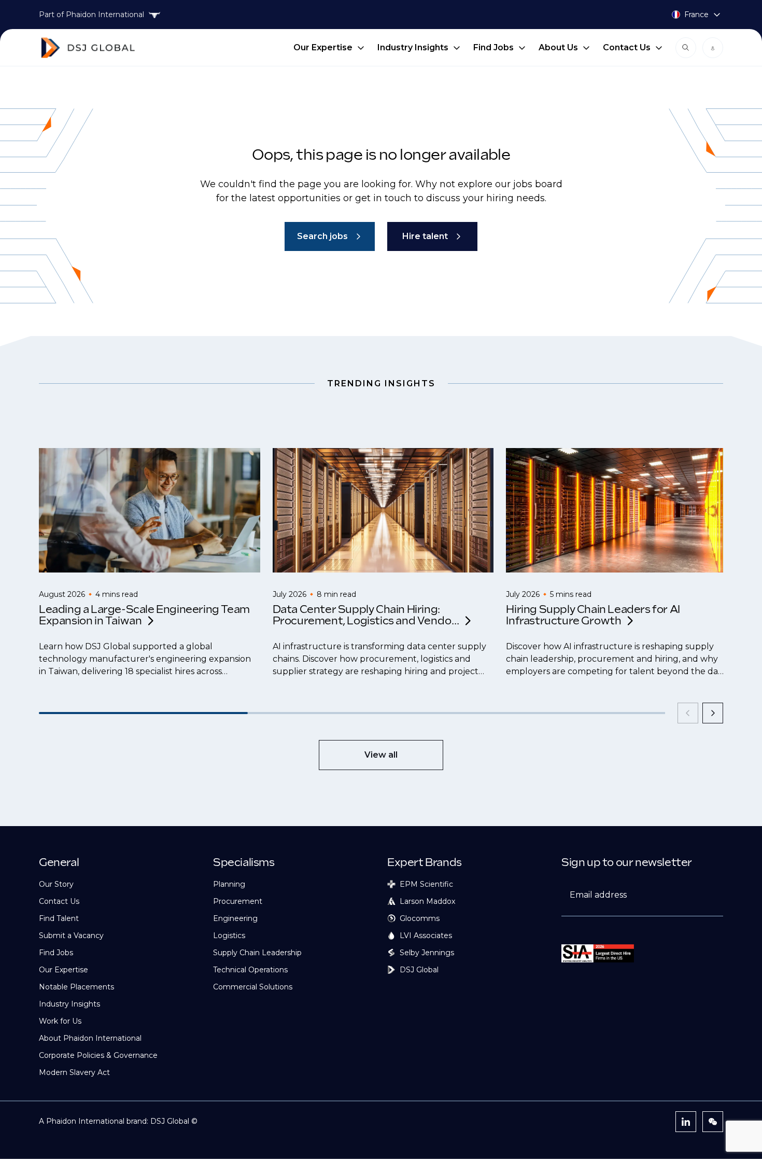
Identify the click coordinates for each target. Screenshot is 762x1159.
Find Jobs (493, 47)
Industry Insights (412, 47)
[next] (712, 713)
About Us (558, 47)
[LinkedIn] (685, 1121)
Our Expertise (322, 47)
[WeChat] (712, 1121)
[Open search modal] (685, 47)
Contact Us (627, 47)
